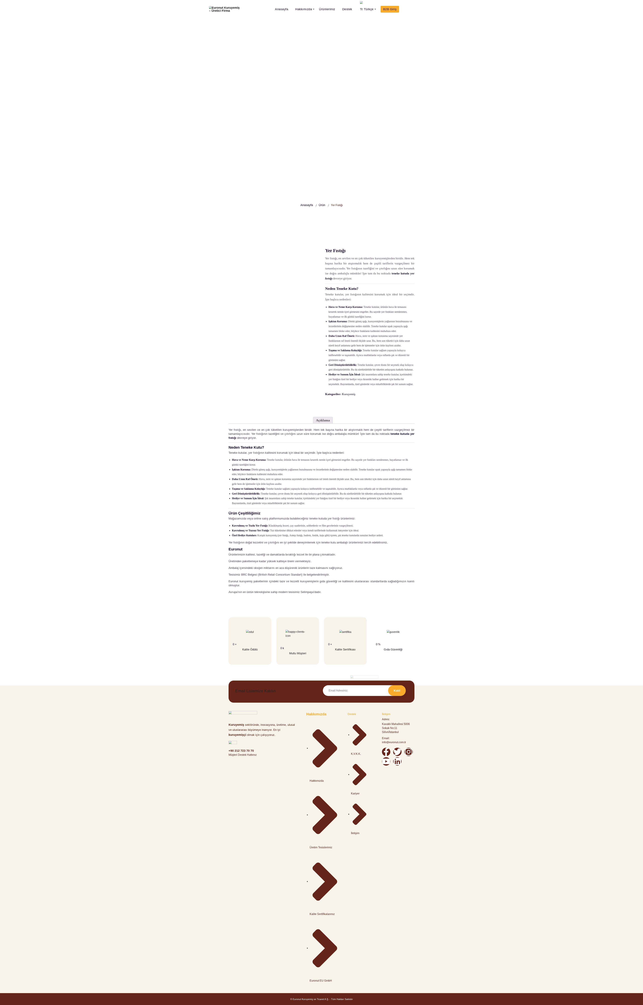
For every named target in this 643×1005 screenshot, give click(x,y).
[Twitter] (397, 752)
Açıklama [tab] (323, 420)
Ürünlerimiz (327, 9)
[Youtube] (386, 761)
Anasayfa (281, 9)
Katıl (397, 690)
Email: (385, 738)
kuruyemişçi (237, 734)
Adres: (386, 719)
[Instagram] (408, 752)
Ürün (322, 205)
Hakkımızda (303, 9)
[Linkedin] (397, 761)
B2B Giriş (390, 9)
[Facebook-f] (386, 752)
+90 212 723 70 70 (241, 750)
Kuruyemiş (348, 394)
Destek (347, 9)
